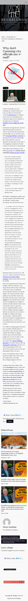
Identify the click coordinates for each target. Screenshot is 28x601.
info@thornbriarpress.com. (10, 403)
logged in (10, 550)
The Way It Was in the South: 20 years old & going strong (14, 541)
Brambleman (14, 20)
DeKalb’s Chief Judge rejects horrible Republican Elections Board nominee (13, 480)
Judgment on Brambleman (10, 537)
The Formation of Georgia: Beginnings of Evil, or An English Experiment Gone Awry (12, 453)
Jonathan (5, 60)
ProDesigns (17, 598)
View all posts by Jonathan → (11, 530)
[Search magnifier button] (23, 582)
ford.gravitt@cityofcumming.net (13, 242)
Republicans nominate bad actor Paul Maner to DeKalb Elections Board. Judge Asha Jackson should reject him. (13, 508)
